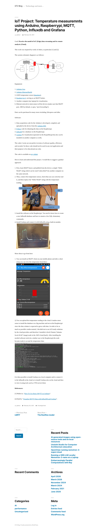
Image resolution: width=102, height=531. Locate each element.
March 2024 (56, 485)
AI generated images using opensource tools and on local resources (66, 439)
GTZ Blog (18, 6)
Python (18, 129)
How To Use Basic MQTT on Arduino (37, 394)
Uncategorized (41, 405)
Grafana (19, 135)
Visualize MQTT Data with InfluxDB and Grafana (39, 399)
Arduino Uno (20, 89)
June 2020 (56, 492)
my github (34, 154)
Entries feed (56, 508)
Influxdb (19, 132)
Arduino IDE (41, 126)
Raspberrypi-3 (21, 98)
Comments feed (58, 511)
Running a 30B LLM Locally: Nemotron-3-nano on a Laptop (64, 456)
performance (21, 508)
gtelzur (18, 35)
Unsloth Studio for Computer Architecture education (64, 445)
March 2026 (56, 479)
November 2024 (58, 482)
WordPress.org (57, 514)
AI (16, 505)
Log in (53, 505)
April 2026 (56, 476)
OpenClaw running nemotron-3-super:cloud (65, 451)
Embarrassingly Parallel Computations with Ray (61, 461)
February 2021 (57, 488)
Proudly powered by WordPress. (29, 525)
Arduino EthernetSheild (24, 92)
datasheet (37, 95)
